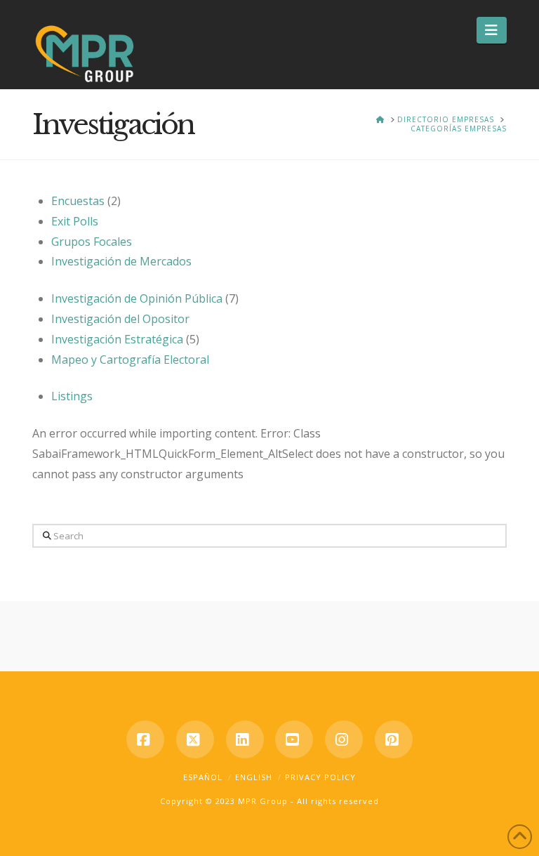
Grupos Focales (91, 241)
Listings (72, 396)
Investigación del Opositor (120, 319)
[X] (195, 739)
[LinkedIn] (245, 739)
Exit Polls (74, 221)
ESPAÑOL (202, 777)
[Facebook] (145, 739)
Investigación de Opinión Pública (136, 298)
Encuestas (78, 201)
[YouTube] (294, 739)
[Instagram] (344, 739)
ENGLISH (253, 777)
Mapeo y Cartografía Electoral (130, 359)
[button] (492, 30)
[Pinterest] (394, 739)
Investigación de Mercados (121, 261)
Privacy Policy (320, 777)
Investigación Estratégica (117, 339)
